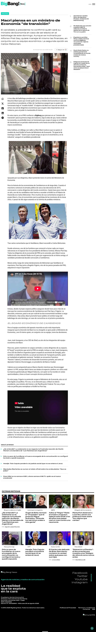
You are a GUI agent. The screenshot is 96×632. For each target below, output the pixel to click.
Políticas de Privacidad (68, 608)
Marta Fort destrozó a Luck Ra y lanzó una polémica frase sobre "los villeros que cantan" (82, 516)
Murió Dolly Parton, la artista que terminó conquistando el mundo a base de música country (82, 53)
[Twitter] (2, 103)
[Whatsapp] (2, 99)
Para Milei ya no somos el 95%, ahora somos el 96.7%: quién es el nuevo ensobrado (32, 477)
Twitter (82, 576)
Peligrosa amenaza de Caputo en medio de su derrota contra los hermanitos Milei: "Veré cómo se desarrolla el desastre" (82, 65)
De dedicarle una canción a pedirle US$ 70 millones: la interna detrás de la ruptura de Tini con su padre (82, 29)
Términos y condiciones (86, 608)
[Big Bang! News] (13, 4)
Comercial (86, 609)
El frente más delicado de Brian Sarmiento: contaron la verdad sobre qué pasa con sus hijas (59, 553)
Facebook (80, 573)
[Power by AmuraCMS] (89, 615)
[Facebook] (2, 108)
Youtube (81, 579)
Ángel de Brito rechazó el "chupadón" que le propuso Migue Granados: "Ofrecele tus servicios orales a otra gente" (35, 517)
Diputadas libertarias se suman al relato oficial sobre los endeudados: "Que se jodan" (34, 470)
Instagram (80, 582)
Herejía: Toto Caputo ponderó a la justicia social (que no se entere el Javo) (33, 463)
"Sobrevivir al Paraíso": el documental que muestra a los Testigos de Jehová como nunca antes (83, 553)
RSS (93, 609)
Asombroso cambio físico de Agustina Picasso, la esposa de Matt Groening (81, 18)
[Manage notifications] (92, 628)
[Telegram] (2, 117)
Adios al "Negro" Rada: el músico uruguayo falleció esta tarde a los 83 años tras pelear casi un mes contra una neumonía (59, 517)
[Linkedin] (2, 113)
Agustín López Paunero (12, 527)
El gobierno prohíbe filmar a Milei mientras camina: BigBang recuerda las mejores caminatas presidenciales (81, 41)
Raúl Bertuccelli (80, 559)
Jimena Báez (56, 559)
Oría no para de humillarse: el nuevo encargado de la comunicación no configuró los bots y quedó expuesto (35, 457)
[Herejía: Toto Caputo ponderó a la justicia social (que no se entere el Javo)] (36, 538)
